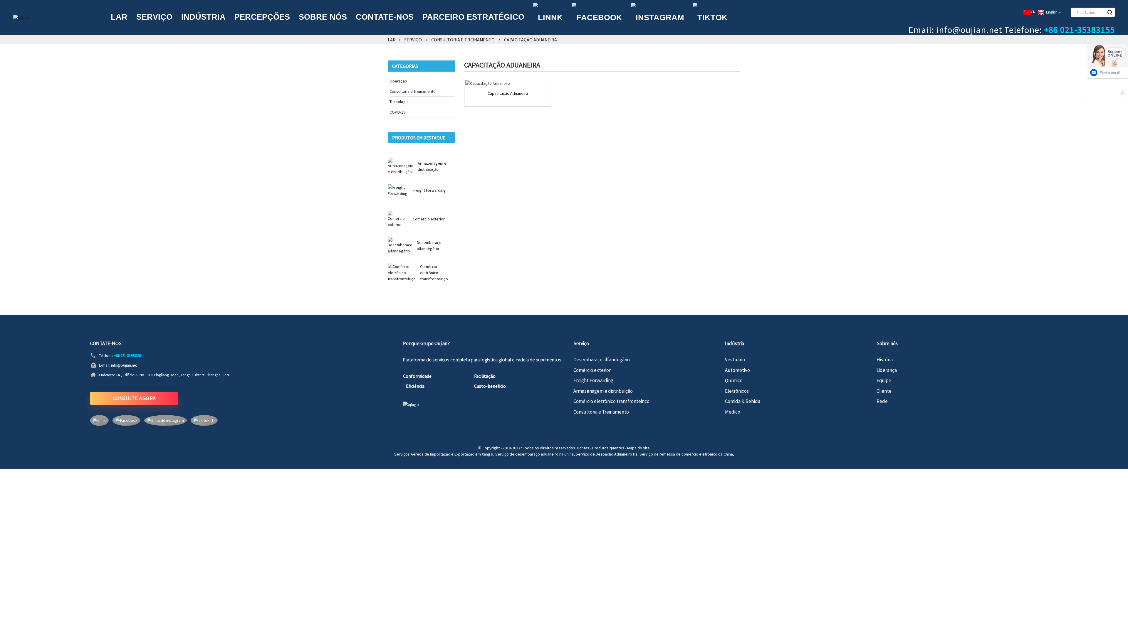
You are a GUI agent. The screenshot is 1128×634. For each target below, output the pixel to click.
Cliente (884, 391)
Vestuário (735, 359)
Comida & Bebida (742, 401)
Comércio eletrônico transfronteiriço (434, 272)
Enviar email (1110, 73)
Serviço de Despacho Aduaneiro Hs (606, 454)
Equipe (884, 380)
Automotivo (737, 370)
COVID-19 (397, 112)
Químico (734, 380)
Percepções (262, 17)
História (885, 359)
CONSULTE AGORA (134, 398)
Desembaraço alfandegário (601, 359)
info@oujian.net (124, 365)
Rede (882, 401)
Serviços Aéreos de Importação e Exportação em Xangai (443, 454)
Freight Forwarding (429, 190)
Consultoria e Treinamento (463, 40)
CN (1033, 11)
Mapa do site (638, 448)
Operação (398, 81)
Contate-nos (385, 17)
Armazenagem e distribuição (603, 391)
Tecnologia (399, 101)
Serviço (154, 17)
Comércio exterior (429, 219)
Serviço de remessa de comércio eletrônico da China (686, 454)
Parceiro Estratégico (473, 17)
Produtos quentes (608, 448)
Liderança (887, 370)
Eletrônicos (737, 391)
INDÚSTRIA (203, 17)
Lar (119, 17)
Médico (732, 412)
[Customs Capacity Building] (507, 83)
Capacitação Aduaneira (530, 40)
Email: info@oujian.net (955, 29)
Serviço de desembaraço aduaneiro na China (534, 454)
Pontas (583, 448)
